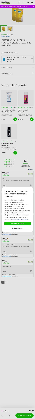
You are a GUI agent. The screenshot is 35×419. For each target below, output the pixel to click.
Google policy (25, 219)
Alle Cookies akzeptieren (17, 223)
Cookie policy (16, 219)
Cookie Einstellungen (17, 228)
